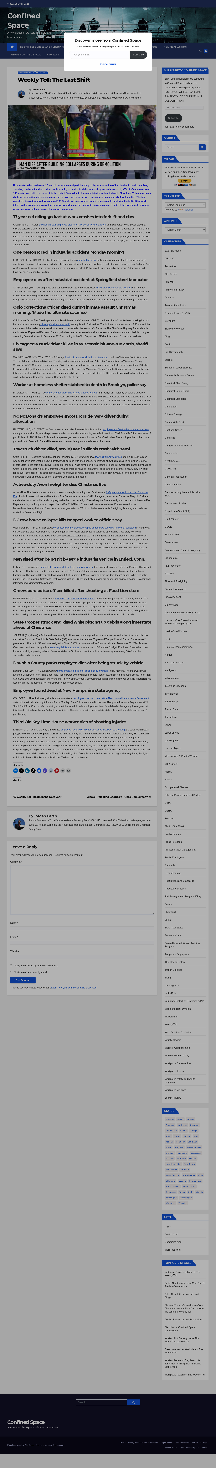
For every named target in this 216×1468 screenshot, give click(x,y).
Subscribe (138, 54)
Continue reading (108, 64)
